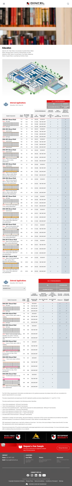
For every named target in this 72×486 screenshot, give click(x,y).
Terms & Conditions (39, 481)
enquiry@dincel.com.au (12, 460)
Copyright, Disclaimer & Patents (17, 481)
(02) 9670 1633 (10, 457)
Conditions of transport (52, 481)
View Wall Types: (6, 285)
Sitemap (61, 481)
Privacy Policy (29, 481)
